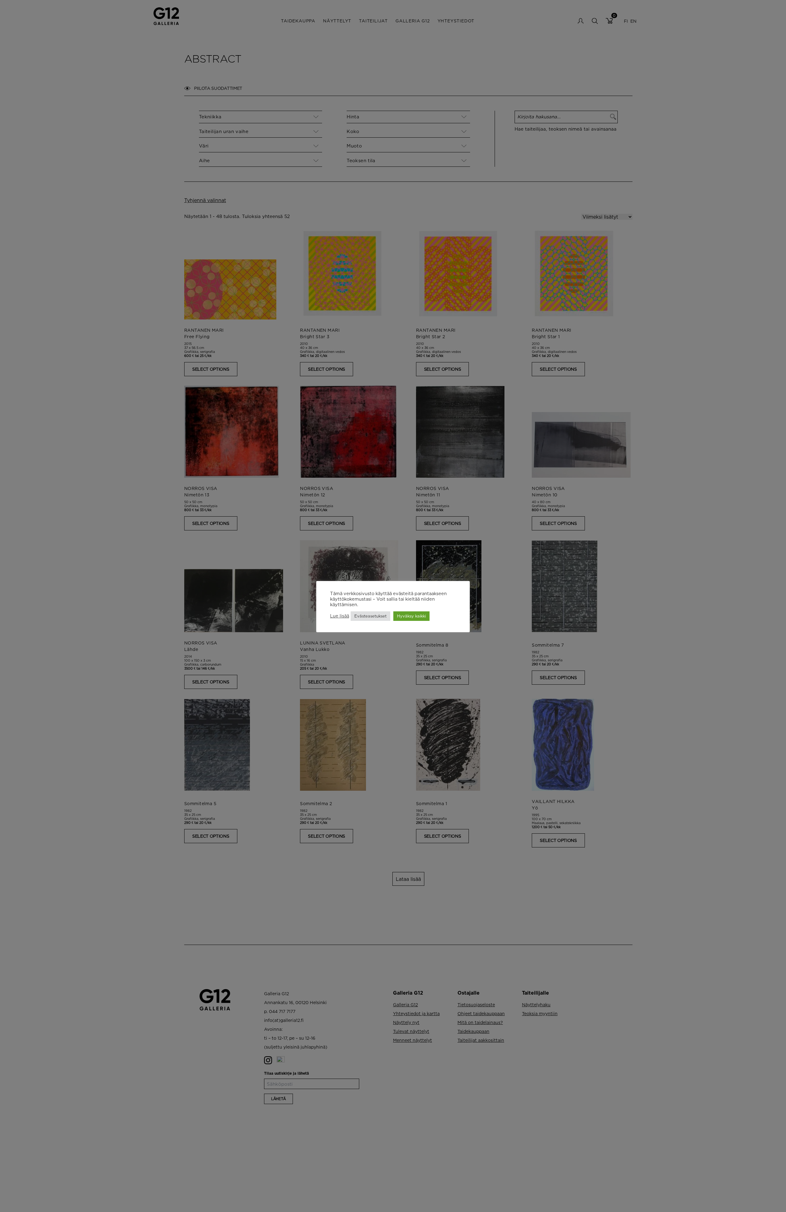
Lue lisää (339, 616)
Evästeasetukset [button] (370, 616)
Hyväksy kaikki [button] (411, 616)
